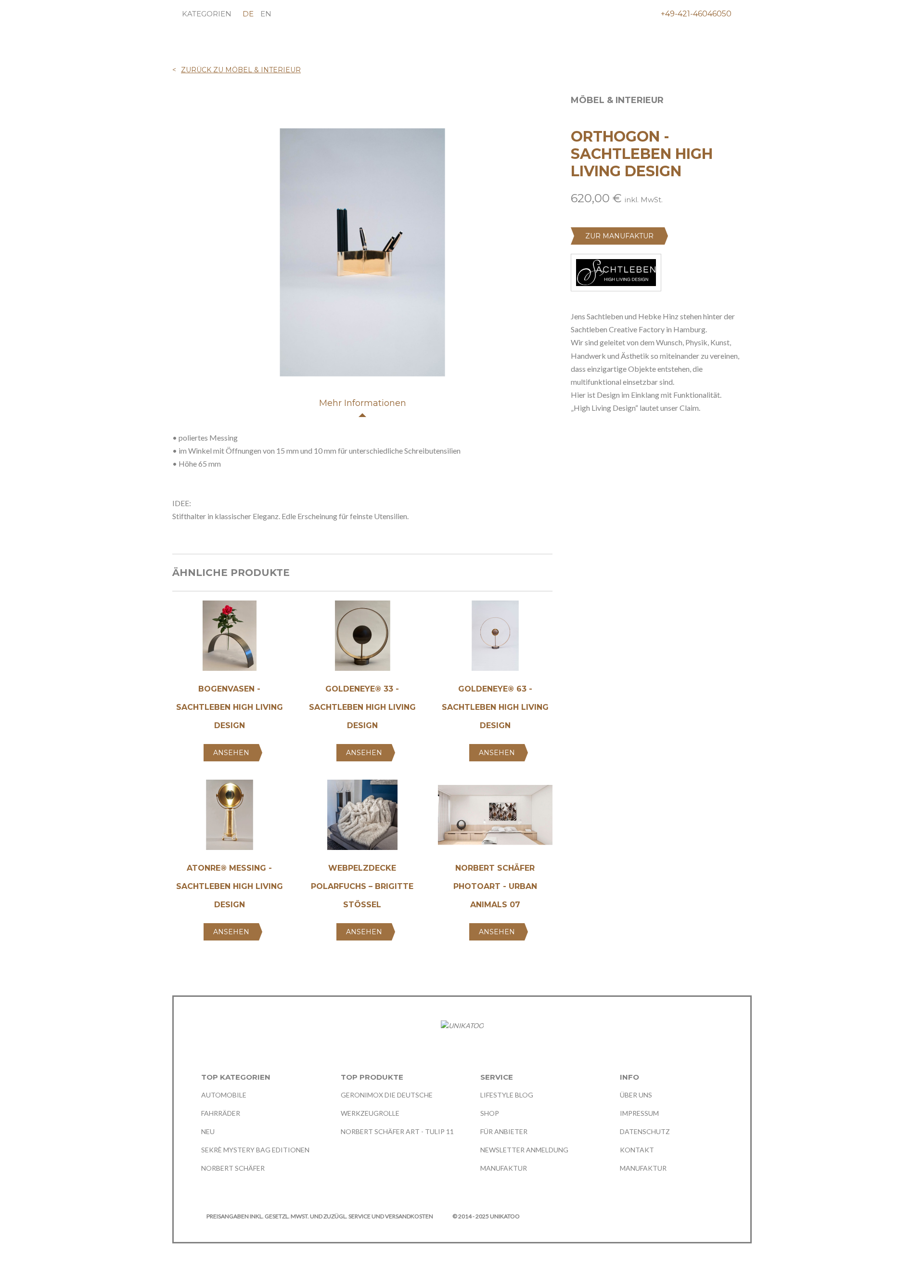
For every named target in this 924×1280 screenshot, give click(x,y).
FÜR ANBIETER (503, 1131)
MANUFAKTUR (503, 1168)
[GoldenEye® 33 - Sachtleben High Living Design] (362, 639)
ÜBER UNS (636, 1095)
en (265, 13)
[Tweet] (593, 455)
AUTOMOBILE (223, 1095)
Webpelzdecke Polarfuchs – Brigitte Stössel (362, 886)
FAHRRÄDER (220, 1113)
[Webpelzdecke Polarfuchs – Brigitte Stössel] (362, 818)
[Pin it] (611, 455)
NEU (208, 1131)
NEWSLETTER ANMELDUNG (524, 1150)
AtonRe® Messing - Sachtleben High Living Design (229, 886)
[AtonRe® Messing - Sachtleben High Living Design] (229, 818)
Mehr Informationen (362, 403)
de (248, 13)
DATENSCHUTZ (645, 1131)
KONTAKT (637, 1150)
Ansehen (231, 752)
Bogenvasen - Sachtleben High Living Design (229, 707)
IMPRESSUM (639, 1113)
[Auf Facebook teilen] (575, 455)
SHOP (489, 1113)
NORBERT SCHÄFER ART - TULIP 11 (397, 1131)
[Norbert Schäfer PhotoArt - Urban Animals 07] (495, 818)
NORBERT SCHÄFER (233, 1168)
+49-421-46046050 (696, 13)
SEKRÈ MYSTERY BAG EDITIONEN (255, 1150)
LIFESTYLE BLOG (506, 1095)
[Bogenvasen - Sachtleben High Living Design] (229, 639)
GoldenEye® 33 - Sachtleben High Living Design (362, 707)
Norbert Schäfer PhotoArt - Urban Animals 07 (495, 886)
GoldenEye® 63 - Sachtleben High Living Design (495, 707)
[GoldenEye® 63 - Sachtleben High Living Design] (495, 639)
